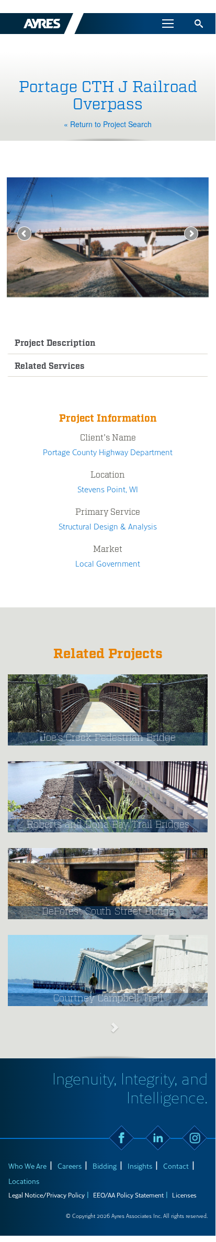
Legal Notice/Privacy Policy (46, 1195)
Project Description (55, 343)
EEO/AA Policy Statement (128, 1195)
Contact (176, 1165)
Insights (140, 1165)
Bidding (105, 1165)
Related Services (50, 366)
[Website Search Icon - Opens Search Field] (199, 23)
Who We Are (27, 1165)
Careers (70, 1165)
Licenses (184, 1195)
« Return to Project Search (108, 124)
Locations (23, 1181)
